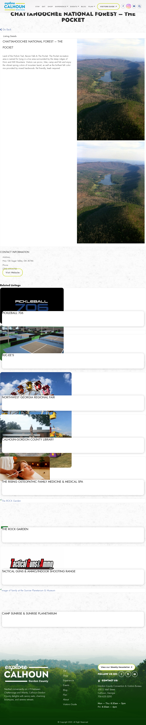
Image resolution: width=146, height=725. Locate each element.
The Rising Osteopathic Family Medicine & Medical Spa (42, 481)
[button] (116, 667)
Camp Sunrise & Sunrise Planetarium (29, 613)
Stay (37, 6)
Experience (60, 6)
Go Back (6, 29)
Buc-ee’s (8, 355)
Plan (90, 6)
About (66, 699)
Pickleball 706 (12, 313)
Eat (43, 6)
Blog (83, 6)
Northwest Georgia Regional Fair (28, 397)
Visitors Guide (107, 6)
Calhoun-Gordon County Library (28, 439)
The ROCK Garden (15, 529)
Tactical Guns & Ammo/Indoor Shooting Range (38, 571)
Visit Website (13, 272)
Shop (50, 6)
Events (73, 6)
